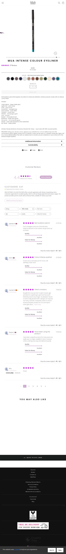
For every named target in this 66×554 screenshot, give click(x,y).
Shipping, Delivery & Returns (33, 482)
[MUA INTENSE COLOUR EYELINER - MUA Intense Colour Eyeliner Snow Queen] (10, 443)
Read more (37, 304)
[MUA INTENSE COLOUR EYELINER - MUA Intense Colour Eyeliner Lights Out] (4, 443)
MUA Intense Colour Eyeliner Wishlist (29, 78)
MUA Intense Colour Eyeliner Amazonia (45, 78)
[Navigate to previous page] (20, 386)
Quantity (33, 83)
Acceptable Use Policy (33, 489)
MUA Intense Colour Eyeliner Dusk (16, 78)
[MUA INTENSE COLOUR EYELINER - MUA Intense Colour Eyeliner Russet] (16, 443)
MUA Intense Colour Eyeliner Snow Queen (24, 78)
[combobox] (12, 208)
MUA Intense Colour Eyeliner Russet (37, 78)
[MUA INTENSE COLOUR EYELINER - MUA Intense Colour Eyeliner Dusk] (6, 443)
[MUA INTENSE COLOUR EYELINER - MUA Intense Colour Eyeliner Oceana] (13, 444)
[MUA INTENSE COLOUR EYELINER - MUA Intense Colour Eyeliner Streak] (22, 443)
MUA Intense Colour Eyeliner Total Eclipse (8, 78)
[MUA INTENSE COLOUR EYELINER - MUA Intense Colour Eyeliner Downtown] (8, 443)
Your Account (33, 496)
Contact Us (33, 474)
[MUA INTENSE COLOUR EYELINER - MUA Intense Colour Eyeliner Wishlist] (12, 443)
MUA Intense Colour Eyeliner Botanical (41, 78)
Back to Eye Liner (34, 457)
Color (33, 75)
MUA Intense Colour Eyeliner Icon (33, 78)
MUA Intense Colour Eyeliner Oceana (57, 78)
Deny (60, 550)
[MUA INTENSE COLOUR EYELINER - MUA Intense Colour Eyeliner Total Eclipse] (2, 443)
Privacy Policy (33, 487)
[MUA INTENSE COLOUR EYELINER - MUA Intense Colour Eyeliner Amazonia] (20, 443)
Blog (33, 501)
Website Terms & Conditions (33, 491)
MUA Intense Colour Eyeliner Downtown (20, 78)
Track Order (33, 499)
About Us (33, 470)
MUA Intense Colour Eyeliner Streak (49, 78)
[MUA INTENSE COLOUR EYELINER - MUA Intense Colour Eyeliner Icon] (14, 443)
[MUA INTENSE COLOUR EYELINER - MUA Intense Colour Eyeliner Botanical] (18, 443)
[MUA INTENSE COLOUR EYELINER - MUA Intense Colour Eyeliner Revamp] (24, 443)
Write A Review (46, 177)
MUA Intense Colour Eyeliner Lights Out (12, 78)
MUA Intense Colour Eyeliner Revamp (53, 78)
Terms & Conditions (33, 484)
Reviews (33, 472)
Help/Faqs (33, 477)
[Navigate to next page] (45, 386)
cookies (16, 549)
